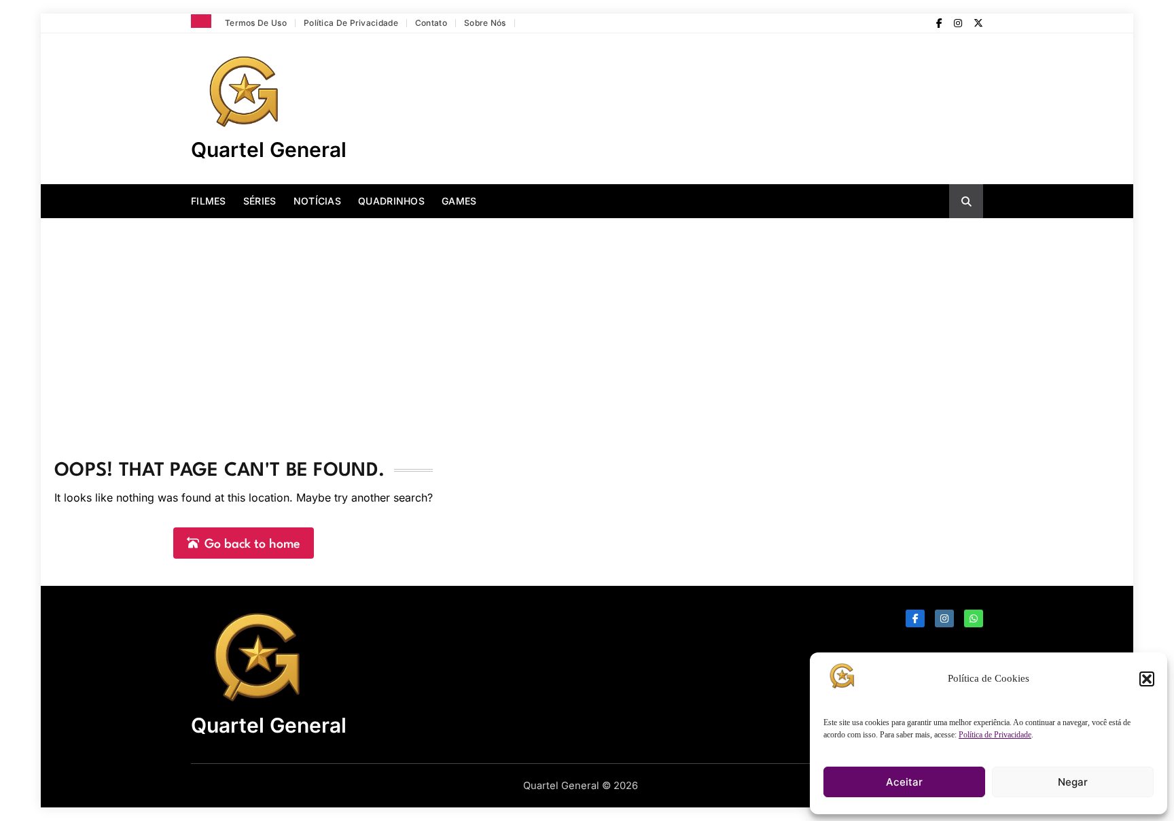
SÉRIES (260, 201)
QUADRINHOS (391, 201)
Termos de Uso (256, 23)
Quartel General (268, 149)
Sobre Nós (485, 23)
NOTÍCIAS (317, 201)
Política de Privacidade (995, 734)
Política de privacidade (351, 23)
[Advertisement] (587, 320)
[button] (1147, 679)
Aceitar (904, 781)
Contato (431, 23)
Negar (1073, 781)
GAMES (459, 201)
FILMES (208, 201)
